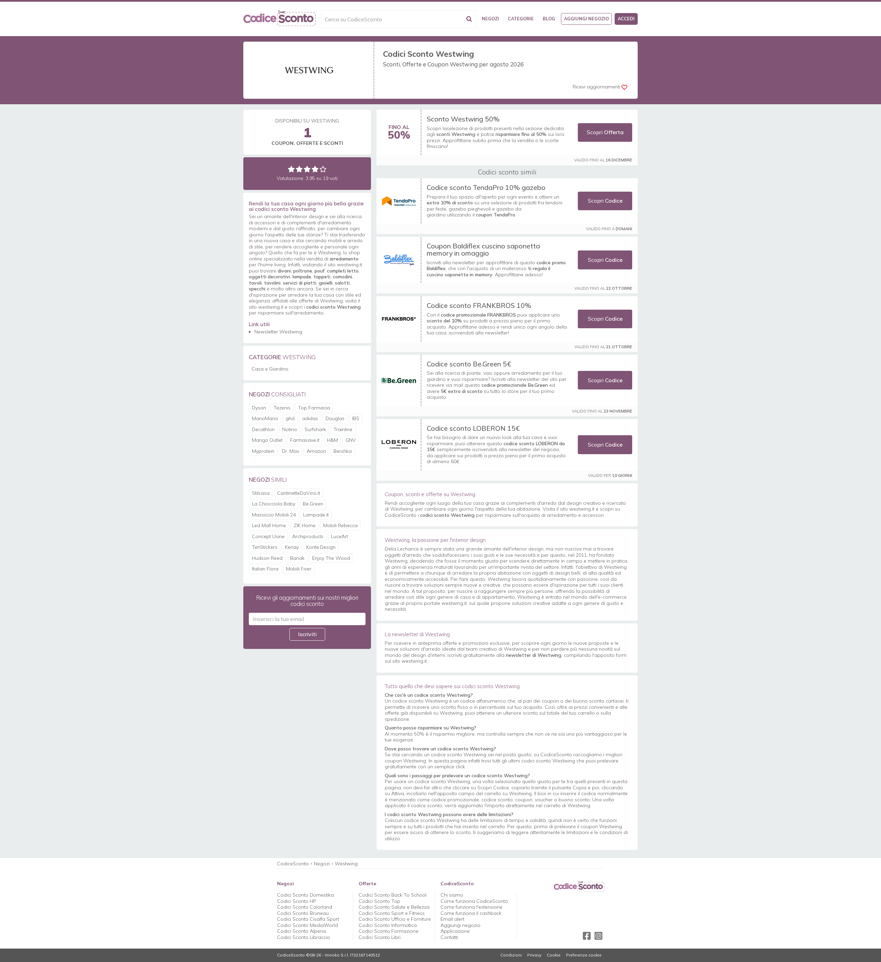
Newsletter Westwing (278, 332)
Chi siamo (451, 895)
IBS (355, 418)
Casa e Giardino (270, 369)
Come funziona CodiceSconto (474, 901)
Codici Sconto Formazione (388, 931)
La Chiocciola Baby (273, 504)
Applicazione (455, 931)
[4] (315, 169)
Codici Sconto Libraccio (303, 937)
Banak (297, 558)
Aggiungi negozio (586, 18)
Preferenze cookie (584, 955)
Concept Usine (268, 536)
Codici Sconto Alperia (301, 931)
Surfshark (315, 429)
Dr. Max (290, 451)
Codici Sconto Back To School (392, 895)
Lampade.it (316, 515)
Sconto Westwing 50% (463, 119)
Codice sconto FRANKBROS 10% (479, 305)
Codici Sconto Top (379, 901)
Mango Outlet (267, 440)
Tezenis (282, 408)
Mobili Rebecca (340, 525)
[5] (323, 169)
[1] (291, 169)
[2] (299, 169)
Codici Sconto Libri (380, 937)
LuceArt (339, 536)
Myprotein (263, 451)
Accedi (626, 18)
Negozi (490, 18)
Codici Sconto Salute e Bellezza (394, 907)
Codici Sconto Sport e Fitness (392, 913)
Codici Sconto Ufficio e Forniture (395, 919)
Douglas (335, 418)
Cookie (554, 955)
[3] (307, 169)
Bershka (342, 451)
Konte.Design (321, 547)
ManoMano (265, 418)
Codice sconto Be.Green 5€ (469, 364)
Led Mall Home (269, 525)
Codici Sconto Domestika (305, 895)
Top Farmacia (314, 408)
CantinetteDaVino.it (298, 493)
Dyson (259, 408)
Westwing (346, 864)
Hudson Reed (267, 558)
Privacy (534, 955)
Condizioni (511, 955)
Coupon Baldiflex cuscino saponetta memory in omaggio (483, 250)
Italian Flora (265, 569)
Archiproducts (307, 536)
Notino (289, 429)
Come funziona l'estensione (471, 907)
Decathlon (263, 429)
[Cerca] (469, 19)
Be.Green (313, 504)
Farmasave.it (304, 440)
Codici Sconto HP (296, 901)
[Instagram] (598, 935)
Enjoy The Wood (331, 558)
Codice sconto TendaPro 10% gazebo (486, 187)
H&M (332, 440)
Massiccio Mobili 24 (274, 515)
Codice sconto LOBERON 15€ (473, 428)
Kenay (292, 547)
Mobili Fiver (298, 569)
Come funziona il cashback (470, 913)
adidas (310, 418)
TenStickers (264, 547)
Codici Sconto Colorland (304, 907)
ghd (290, 418)
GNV (351, 440)
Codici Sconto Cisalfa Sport (308, 919)
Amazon (316, 451)
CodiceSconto (293, 864)
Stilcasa (260, 493)
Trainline (342, 429)
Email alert (452, 919)
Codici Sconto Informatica (388, 925)
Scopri (605, 132)
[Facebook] (586, 935)
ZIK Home (305, 525)
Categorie (521, 18)
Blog (549, 18)
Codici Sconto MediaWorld (307, 925)
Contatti (449, 937)
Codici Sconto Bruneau (303, 913)
